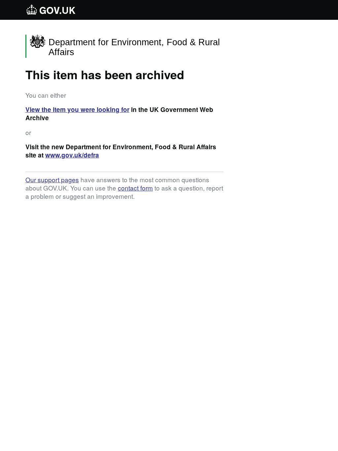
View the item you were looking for (77, 109)
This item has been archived (104, 74)
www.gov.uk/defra (72, 155)
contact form (135, 187)
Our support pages (52, 179)
